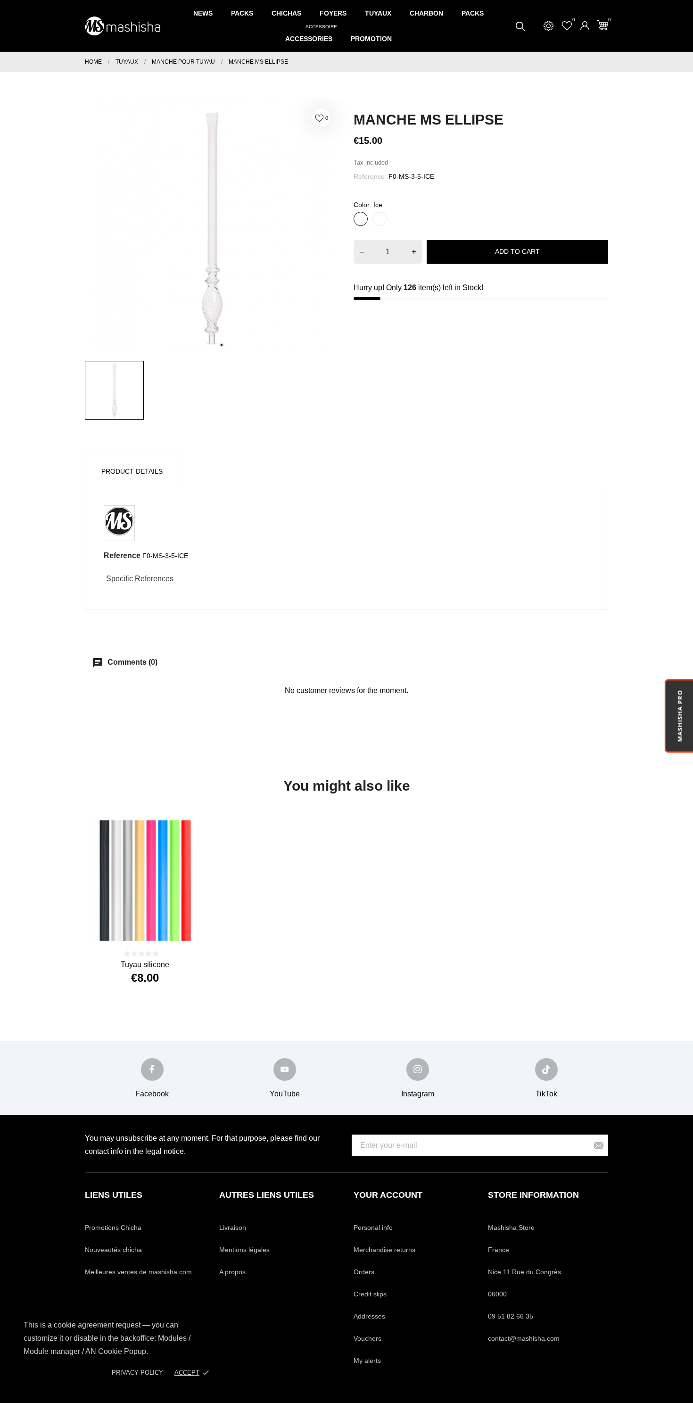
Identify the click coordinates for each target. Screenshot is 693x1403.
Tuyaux (378, 13)
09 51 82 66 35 (510, 1316)
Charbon (426, 13)
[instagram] (417, 1069)
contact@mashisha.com (524, 1338)
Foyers (333, 13)
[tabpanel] (212, 226)
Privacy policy (137, 1372)
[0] (602, 25)
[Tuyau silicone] (156, 924)
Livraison (232, 1227)
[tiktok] (546, 1069)
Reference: (370, 176)
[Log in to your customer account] (584, 25)
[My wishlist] (567, 25)
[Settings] (548, 26)
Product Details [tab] (132, 471)
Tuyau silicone (145, 964)
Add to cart (517, 251)
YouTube (285, 1094)
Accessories (311, 34)
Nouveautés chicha (113, 1249)
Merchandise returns (384, 1249)
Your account (388, 1195)
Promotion (371, 38)
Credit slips (370, 1294)
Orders (364, 1272)
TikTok (546, 1094)
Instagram (417, 1094)
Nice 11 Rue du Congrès (524, 1272)
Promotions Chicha (113, 1227)
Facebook (152, 1094)
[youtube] (284, 1069)
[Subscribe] (598, 1145)
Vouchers (367, 1338)
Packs (242, 13)
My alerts (367, 1360)
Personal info (373, 1227)
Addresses (369, 1316)
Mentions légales (244, 1249)
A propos (232, 1272)
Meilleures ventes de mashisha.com (138, 1272)
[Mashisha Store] (122, 26)
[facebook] (152, 1069)
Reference (122, 555)
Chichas (286, 13)
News (203, 13)
